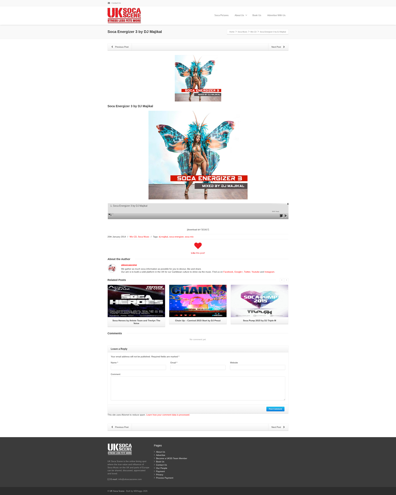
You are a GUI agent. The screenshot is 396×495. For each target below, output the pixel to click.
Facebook (228, 272)
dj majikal (163, 236)
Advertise (160, 455)
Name (114, 362)
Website (234, 362)
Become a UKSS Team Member (171, 458)
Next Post (276, 47)
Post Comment (275, 409)
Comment (115, 374)
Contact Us (116, 3)
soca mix (189, 236)
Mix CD (133, 236)
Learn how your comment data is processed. (168, 414)
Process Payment (164, 478)
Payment (160, 471)
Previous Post (121, 47)
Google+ (238, 272)
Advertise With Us (276, 15)
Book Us (256, 15)
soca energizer (176, 236)
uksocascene (129, 265)
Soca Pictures (221, 15)
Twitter (247, 272)
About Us (239, 15)
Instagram (269, 272)
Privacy (159, 474)
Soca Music (143, 236)
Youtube (256, 272)
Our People (161, 468)
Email (173, 362)
